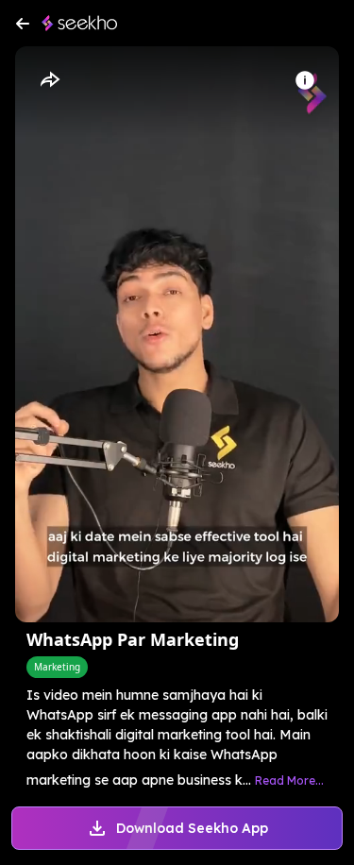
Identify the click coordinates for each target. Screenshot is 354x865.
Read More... (289, 780)
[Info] (305, 80)
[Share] (49, 80)
